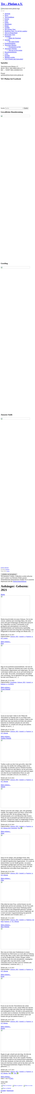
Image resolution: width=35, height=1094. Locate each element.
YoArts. (8, 571)
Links (6, 54)
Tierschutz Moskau (10, 45)
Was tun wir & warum (15, 50)
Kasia (2, 976)
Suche (3, 108)
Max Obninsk (5, 926)
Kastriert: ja (29, 636)
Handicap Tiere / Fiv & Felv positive (16, 31)
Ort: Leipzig (4, 638)
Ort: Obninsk (4, 733)
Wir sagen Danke (14, 41)
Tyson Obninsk (5, 689)
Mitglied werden (10, 57)
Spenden (7, 40)
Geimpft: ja (22, 636)
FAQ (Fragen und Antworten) (14, 59)
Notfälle (7, 27)
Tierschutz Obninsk (11, 48)
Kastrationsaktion (10, 43)
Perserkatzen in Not (15, 47)
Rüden (7, 26)
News (6, 15)
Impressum (6, 567)
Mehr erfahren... (6, 641)
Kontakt (7, 55)
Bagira (3, 1028)
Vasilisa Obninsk (6, 738)
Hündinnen (8, 24)
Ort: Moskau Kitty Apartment (9, 828)
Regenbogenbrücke (11, 52)
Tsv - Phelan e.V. (12, 4)
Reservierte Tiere (10, 34)
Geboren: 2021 (14, 636)
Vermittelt (8, 36)
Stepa (2, 833)
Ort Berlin (11, 684)
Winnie (3, 786)
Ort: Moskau (4, 1023)
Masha (3, 594)
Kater (6, 20)
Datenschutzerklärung (19, 581)
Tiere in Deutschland (11, 33)
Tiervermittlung (9, 17)
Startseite (7, 13)
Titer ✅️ (16, 1073)
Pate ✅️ (20, 828)
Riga (2, 643)
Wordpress (7, 569)
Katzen (7, 19)
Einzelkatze (13, 682)
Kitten (6, 22)
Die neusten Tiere (10, 29)
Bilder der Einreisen (15, 38)
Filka (2, 880)
